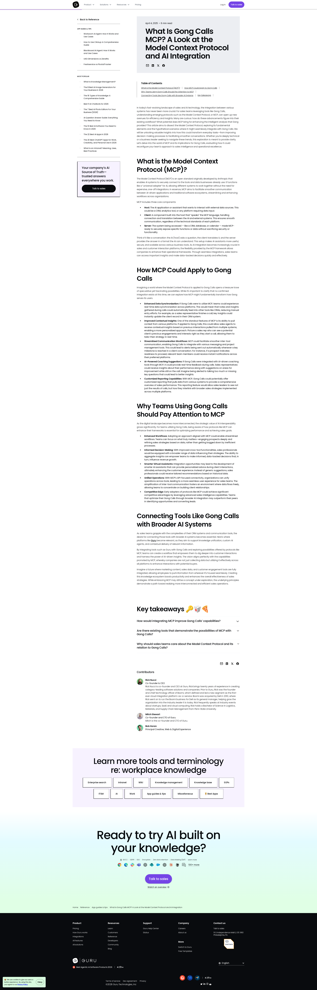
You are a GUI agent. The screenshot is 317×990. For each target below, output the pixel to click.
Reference (85, 907)
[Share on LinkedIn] (153, 65)
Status (146, 932)
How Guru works (80, 932)
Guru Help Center (151, 928)
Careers (181, 928)
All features (78, 940)
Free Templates (185, 951)
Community (113, 944)
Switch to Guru (185, 947)
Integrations (78, 936)
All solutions (78, 944)
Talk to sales (236, 4)
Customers (113, 932)
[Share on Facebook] (163, 65)
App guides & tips (99, 907)
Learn (110, 928)
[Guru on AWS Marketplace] (229, 944)
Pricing (138, 4)
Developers (113, 940)
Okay (39, 982)
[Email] (147, 65)
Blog (110, 948)
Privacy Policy (22, 984)
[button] (89, 4)
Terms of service (113, 981)
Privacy (143, 981)
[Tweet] (158, 65)
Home (75, 907)
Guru (153, 540)
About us (182, 932)
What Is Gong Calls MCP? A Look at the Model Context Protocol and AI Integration (146, 907)
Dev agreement (130, 981)
